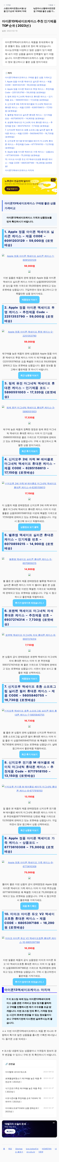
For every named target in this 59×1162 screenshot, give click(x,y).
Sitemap (18, 1149)
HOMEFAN (46, 1149)
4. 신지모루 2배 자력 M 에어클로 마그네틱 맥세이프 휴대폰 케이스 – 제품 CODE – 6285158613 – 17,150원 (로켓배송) (28, 107)
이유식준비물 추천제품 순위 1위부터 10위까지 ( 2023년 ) (23, 1100)
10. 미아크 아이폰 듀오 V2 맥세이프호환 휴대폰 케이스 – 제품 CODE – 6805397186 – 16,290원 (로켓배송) (28, 162)
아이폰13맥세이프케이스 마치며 (19, 170)
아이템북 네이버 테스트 (15, 1072)
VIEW (41, 1152)
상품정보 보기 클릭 (29, 527)
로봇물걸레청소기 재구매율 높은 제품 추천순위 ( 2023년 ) (23, 1080)
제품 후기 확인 (29, 906)
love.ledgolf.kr (32, 1149)
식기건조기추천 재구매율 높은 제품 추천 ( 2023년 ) (23, 1090)
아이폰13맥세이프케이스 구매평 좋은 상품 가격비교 (28, 77)
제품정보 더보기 (29, 299)
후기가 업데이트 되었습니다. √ (29, 602)
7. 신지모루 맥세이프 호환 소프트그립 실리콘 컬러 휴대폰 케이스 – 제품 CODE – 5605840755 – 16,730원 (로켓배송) (29, 133)
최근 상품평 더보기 (29, 375)
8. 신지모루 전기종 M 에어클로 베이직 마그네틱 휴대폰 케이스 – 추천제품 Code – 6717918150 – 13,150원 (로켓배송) (29, 144)
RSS (10, 1149)
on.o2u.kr (30, 1152)
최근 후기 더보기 (30, 451)
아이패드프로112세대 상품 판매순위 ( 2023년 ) (22, 1110)
